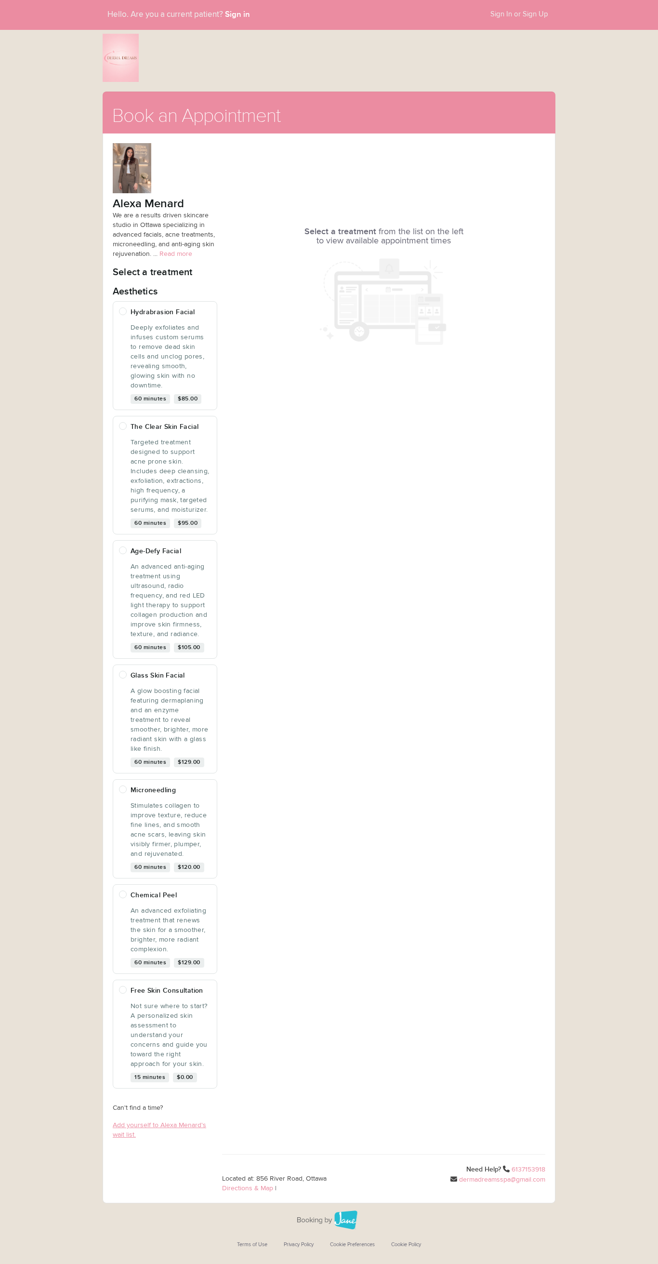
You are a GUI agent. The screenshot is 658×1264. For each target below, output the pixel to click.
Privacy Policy (299, 1244)
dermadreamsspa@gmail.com (502, 1179)
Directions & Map (247, 1188)
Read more (175, 254)
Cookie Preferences (352, 1244)
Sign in (237, 14)
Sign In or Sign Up (519, 14)
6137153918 (528, 1169)
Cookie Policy (406, 1244)
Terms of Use (252, 1244)
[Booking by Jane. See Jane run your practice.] (329, 1220)
